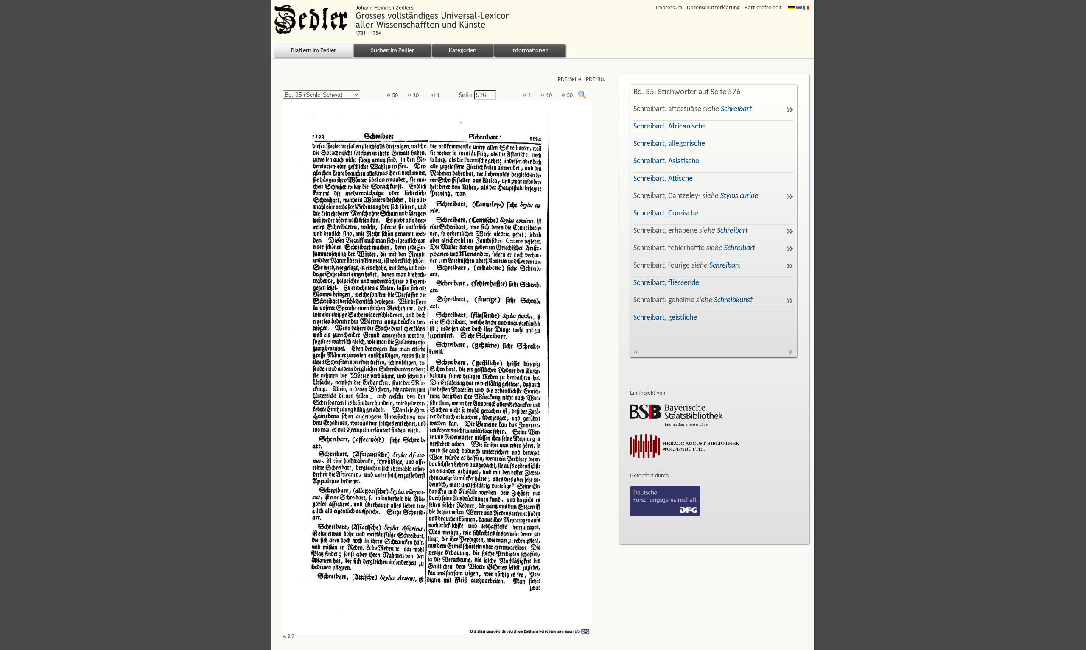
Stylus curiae (739, 196)
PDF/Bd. (595, 79)
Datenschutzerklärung (713, 8)
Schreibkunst (733, 300)
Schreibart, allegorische (669, 144)
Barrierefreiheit (763, 8)
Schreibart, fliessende (666, 283)
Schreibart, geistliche (665, 317)
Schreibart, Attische (663, 178)
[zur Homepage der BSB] (676, 424)
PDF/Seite (569, 79)
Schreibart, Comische (665, 213)
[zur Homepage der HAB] (684, 460)
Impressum (669, 8)
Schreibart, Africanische (669, 126)
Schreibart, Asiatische (666, 161)
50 (394, 95)
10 (415, 95)
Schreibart (736, 109)
